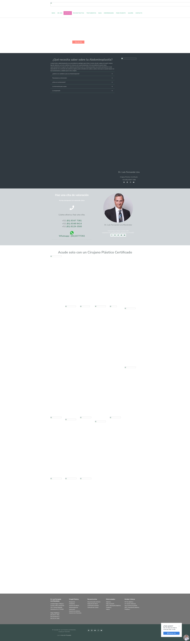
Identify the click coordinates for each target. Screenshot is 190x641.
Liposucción (72, 609)
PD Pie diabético (129, 602)
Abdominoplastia (73, 607)
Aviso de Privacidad (66, 635)
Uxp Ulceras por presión (131, 605)
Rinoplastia (72, 602)
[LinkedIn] (127, 182)
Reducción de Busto (93, 604)
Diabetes (108, 602)
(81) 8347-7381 (54, 615)
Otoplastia (72, 604)
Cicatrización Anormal (93, 605)
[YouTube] (133, 182)
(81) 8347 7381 (74, 220)
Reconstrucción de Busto (94, 602)
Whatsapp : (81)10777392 (72, 236)
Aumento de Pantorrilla (75, 613)
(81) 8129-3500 (74, 226)
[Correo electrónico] (121, 235)
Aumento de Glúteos (74, 611)
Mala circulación (110, 604)
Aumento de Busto (74, 605)
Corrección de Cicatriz (93, 607)
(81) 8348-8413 (54, 616)
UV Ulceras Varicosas (130, 604)
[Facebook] (124, 182)
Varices (108, 609)
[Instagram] (130, 182)
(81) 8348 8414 (74, 223)
